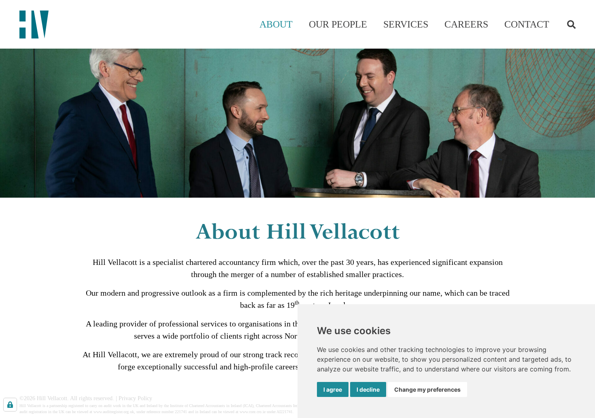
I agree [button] (332, 389)
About (276, 24)
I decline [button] (368, 389)
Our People (338, 24)
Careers (466, 24)
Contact (526, 24)
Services (405, 24)
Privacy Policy (135, 398)
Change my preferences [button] (427, 389)
